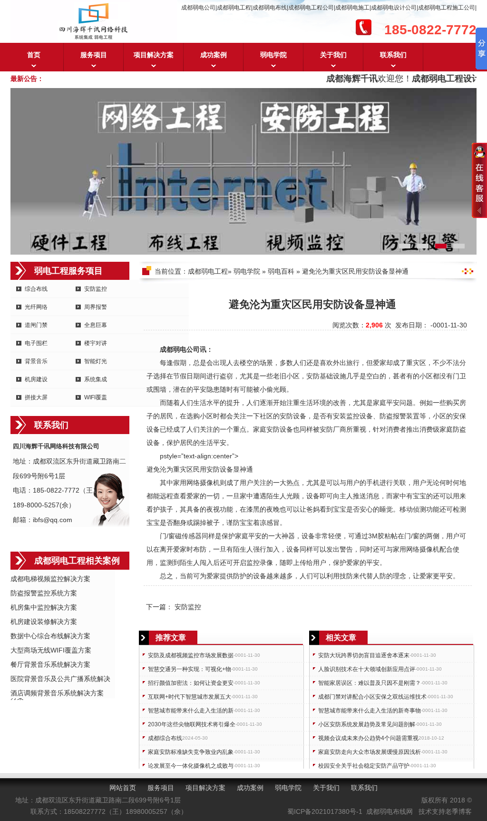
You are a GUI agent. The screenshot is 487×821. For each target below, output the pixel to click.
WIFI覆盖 (95, 397)
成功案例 (213, 55)
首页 (33, 55)
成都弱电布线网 (389, 811)
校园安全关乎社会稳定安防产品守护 (363, 765)
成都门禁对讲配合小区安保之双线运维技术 (372, 696)
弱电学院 (273, 55)
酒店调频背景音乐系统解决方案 (57, 693)
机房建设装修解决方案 (43, 621)
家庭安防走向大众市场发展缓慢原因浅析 (369, 752)
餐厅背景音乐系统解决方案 (50, 664)
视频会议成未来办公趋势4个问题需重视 (368, 738)
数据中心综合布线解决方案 (50, 636)
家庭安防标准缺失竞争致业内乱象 (191, 752)
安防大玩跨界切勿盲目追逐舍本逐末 (363, 655)
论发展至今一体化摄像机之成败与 (191, 765)
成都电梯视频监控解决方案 (50, 579)
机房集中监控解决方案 (43, 607)
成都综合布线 (165, 738)
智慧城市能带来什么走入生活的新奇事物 (369, 710)
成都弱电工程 (208, 271)
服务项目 (93, 55)
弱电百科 (281, 271)
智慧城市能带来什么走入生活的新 (191, 710)
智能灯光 (95, 361)
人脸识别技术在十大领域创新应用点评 (366, 669)
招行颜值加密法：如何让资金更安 (191, 683)
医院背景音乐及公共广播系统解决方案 (60, 679)
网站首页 (122, 787)
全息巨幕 (95, 325)
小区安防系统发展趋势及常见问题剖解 (366, 724)
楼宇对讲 (95, 343)
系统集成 (95, 379)
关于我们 (333, 55)
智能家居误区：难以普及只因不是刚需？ (369, 683)
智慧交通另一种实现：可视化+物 (189, 669)
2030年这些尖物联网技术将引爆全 (191, 724)
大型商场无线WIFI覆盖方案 (50, 650)
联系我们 (393, 55)
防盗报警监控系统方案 (43, 593)
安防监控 (95, 289)
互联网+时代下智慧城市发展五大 (189, 696)
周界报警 (95, 307)
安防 (313, 376)
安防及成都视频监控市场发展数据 (191, 655)
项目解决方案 (154, 55)
